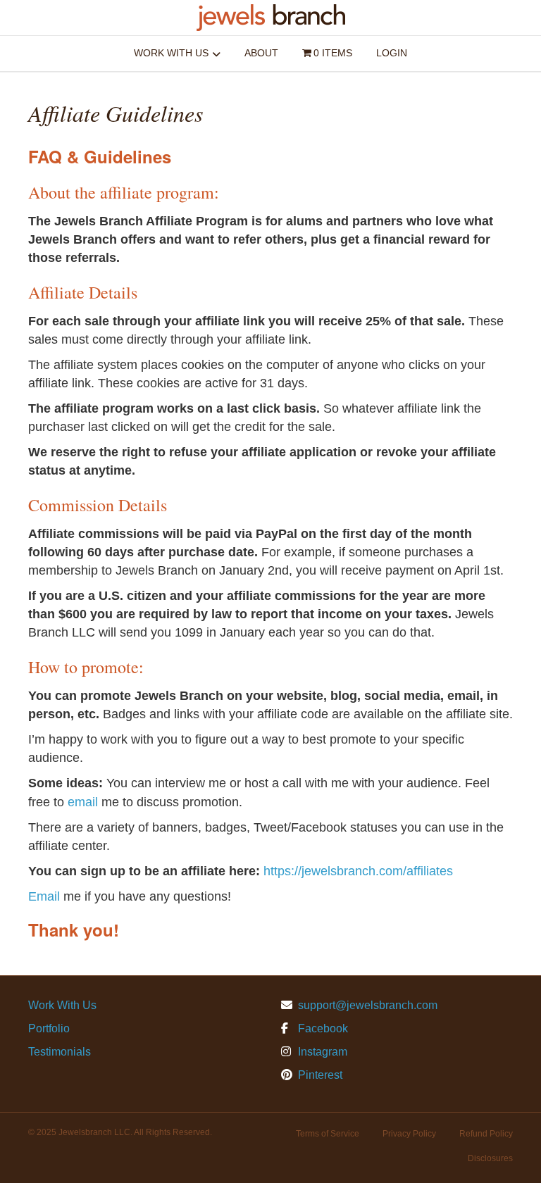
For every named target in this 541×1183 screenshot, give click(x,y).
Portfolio (49, 1028)
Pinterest (318, 1075)
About (261, 52)
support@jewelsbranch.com (367, 1005)
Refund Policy (486, 1134)
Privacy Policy (409, 1134)
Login (391, 52)
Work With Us (171, 52)
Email (44, 896)
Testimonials (59, 1052)
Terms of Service (327, 1134)
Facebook (321, 1028)
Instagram (321, 1052)
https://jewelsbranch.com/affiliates (358, 871)
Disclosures (490, 1158)
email (83, 802)
